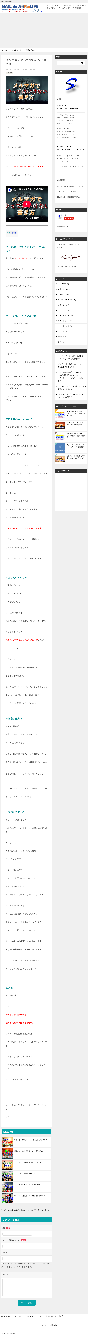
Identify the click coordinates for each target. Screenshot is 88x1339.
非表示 (14, 233)
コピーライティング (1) (66, 310)
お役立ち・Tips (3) (65, 289)
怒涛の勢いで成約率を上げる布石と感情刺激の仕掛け (31, 1140)
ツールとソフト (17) (65, 315)
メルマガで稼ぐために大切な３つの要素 (27, 1184)
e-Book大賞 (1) (63, 284)
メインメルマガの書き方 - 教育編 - (25, 1173)
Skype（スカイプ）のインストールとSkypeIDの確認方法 (75, 446)
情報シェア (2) (63, 337)
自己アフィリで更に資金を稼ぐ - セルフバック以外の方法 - (76, 458)
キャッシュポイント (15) (67, 300)
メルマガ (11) (63, 331)
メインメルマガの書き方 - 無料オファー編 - (28, 1162)
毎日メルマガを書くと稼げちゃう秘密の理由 (28, 1151)
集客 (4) (61, 342)
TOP (13, 1316)
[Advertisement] (44, 31)
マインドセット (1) (65, 321)
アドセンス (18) (63, 294)
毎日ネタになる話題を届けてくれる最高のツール (30, 1196)
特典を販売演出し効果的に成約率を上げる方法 (15, 1210)
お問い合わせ (31, 50)
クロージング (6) (64, 305)
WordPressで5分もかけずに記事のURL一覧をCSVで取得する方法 (76, 414)
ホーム (4, 50)
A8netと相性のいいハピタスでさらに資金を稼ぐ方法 (75, 424)
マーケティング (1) (65, 326)
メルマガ (9, 73)
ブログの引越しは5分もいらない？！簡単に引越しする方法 (76, 436)
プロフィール (16, 50)
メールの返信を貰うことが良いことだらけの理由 (40, 1210)
